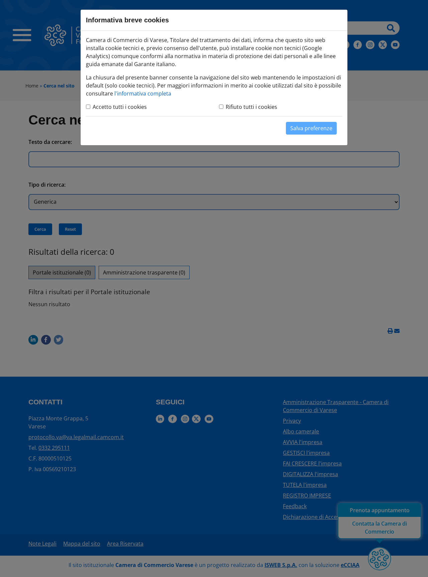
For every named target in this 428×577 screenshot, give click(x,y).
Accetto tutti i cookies (120, 107)
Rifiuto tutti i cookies (251, 107)
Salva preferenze (311, 128)
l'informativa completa (142, 93)
